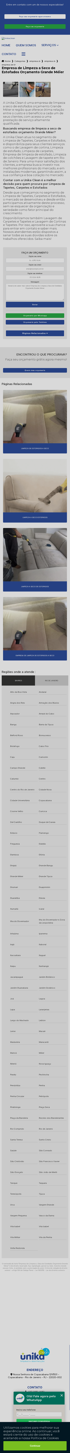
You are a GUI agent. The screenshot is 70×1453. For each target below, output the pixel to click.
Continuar (35, 1446)
